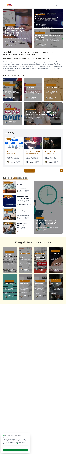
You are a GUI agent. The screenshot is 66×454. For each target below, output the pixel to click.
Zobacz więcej (29, 170)
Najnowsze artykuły (17, 4)
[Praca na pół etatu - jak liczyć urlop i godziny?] (48, 207)
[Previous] (57, 170)
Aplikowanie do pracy (52, 4)
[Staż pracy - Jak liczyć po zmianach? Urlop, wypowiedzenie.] (25, 260)
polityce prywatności (20, 443)
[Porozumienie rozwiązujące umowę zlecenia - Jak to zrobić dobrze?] (56, 260)
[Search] (56, 5)
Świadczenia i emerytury (10, 84)
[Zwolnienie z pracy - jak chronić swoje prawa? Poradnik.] (10, 260)
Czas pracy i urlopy (37, 4)
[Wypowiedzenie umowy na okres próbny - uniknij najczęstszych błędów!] (10, 287)
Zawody (23, 4)
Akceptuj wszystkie (15, 450)
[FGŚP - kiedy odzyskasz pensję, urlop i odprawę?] (56, 287)
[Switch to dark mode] (59, 5)
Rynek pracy (44, 4)
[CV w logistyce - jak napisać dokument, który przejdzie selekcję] (25, 287)
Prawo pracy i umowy (30, 4)
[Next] (61, 170)
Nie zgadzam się (15, 446)
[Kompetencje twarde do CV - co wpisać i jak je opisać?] (40, 287)
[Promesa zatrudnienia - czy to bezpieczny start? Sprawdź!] (40, 260)
